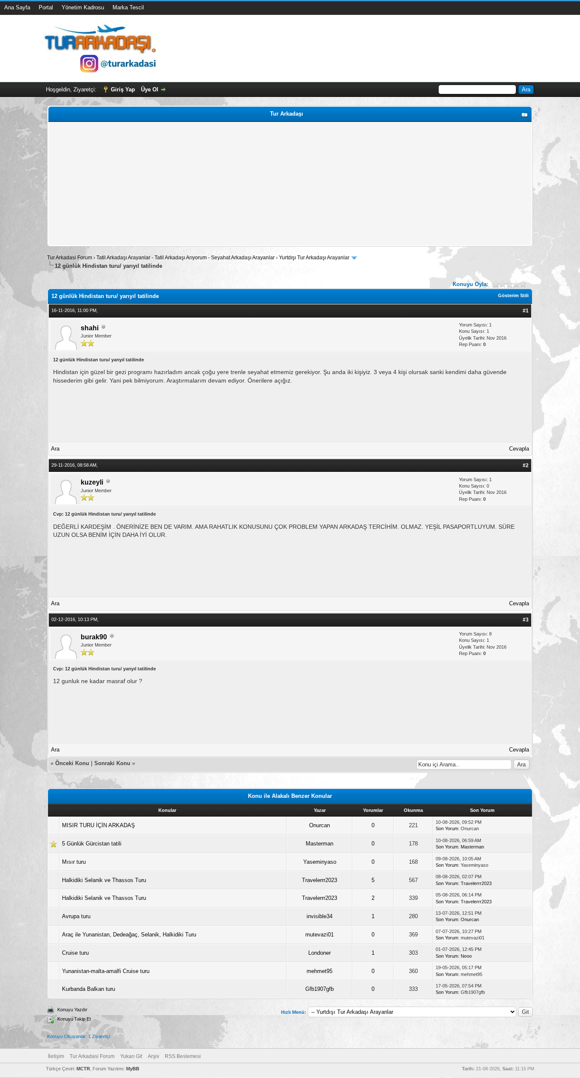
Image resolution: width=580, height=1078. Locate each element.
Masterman (319, 843)
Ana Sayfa (17, 7)
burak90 (94, 637)
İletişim (56, 1056)
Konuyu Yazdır (72, 1009)
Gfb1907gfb (319, 989)
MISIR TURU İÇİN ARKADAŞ (98, 825)
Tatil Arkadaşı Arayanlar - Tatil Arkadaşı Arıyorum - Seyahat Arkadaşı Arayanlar (186, 258)
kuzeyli (92, 482)
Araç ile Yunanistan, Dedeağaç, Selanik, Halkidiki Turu (129, 934)
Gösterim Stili (513, 295)
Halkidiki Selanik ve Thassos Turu (104, 880)
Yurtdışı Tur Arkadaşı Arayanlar (314, 258)
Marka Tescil (128, 7)
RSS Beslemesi (183, 1056)
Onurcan (319, 825)
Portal (46, 7)
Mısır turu (74, 862)
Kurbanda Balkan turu (88, 989)
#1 (526, 311)
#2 (526, 465)
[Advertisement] (290, 184)
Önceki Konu (72, 763)
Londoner (319, 953)
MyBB (132, 1068)
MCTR (83, 1068)
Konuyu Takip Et (74, 1018)
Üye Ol (149, 89)
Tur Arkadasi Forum (69, 258)
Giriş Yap (123, 89)
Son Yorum (447, 828)
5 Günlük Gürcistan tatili (91, 843)
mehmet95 (319, 971)
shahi (90, 328)
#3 (526, 620)
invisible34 (319, 916)
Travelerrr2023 (319, 880)
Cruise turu (75, 953)
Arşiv (153, 1056)
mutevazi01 (319, 934)
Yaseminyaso (319, 862)
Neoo (466, 956)
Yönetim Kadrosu (83, 7)
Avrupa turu (76, 916)
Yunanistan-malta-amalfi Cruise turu (105, 971)
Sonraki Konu (112, 763)
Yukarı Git (131, 1056)
